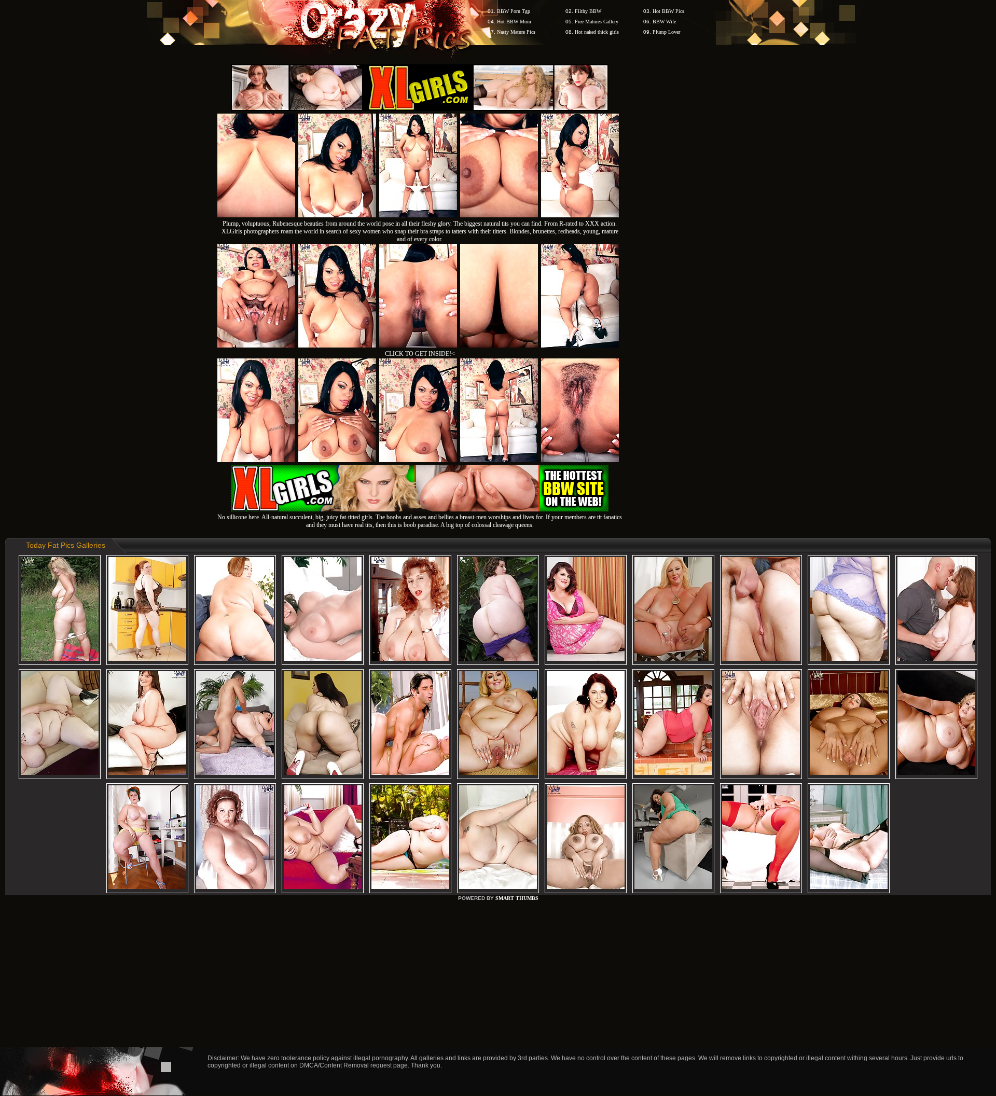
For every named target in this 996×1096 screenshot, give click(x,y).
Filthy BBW (588, 11)
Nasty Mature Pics (516, 32)
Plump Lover (666, 32)
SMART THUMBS (516, 898)
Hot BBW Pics (668, 11)
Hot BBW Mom (514, 21)
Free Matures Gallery (596, 21)
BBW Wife (664, 21)
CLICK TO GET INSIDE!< (420, 353)
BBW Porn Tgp (513, 11)
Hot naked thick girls (597, 32)
